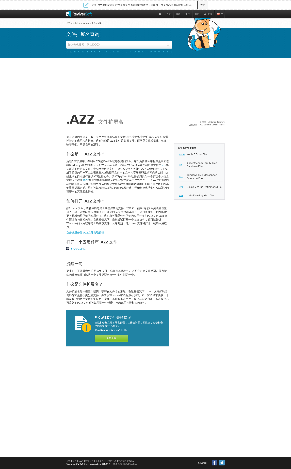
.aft (180, 164)
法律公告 (89, 461)
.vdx (181, 195)
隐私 (125, 464)
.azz (163, 165)
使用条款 (117, 464)
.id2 (181, 176)
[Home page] (160, 14)
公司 (68, 461)
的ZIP (86, 180)
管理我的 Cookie (126, 461)
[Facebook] (215, 465)
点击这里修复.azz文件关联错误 (85, 232)
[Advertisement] (145, 84)
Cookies (133, 464)
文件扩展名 (77, 23)
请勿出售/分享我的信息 (105, 461)
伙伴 (74, 461)
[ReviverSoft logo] (79, 14)
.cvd (181, 186)
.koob (182, 154)
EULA (80, 461)
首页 (68, 23)
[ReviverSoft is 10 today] (152, 14)
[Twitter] (222, 465)
